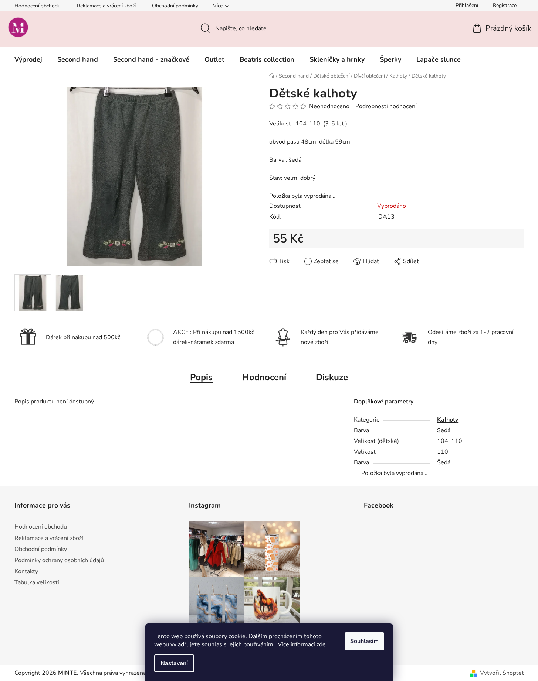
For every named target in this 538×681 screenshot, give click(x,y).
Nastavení (174, 663)
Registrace (505, 5)
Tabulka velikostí (36, 582)
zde (321, 644)
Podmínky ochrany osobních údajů (59, 560)
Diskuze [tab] (332, 377)
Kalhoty (447, 420)
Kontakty (26, 571)
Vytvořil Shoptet (502, 673)
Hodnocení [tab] (264, 377)
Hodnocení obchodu (37, 5)
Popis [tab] (201, 377)
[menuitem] (28, 59)
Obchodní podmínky (175, 5)
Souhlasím (364, 641)
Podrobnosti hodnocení (386, 106)
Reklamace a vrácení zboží (106, 5)
